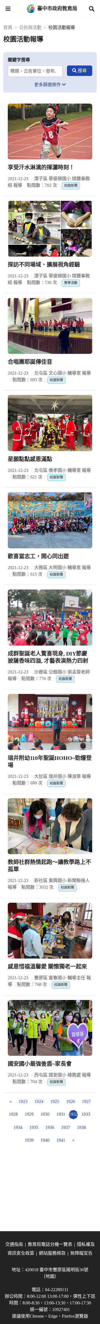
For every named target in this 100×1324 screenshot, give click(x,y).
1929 (29, 1114)
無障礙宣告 (81, 1253)
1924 (38, 1101)
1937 (65, 1127)
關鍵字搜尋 (19, 59)
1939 (29, 1140)
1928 (13, 1114)
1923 (23, 1101)
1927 (86, 1101)
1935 (33, 1127)
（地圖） (50, 1276)
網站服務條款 (52, 1253)
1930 (45, 1114)
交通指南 (14, 1244)
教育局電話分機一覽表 (50, 1244)
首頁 (7, 27)
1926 (70, 1101)
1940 (45, 1140)
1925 (54, 1101)
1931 (60, 1114)
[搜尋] (79, 70)
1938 (81, 1127)
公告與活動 (30, 27)
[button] (8, 9)
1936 (49, 1127)
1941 (60, 1140)
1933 (85, 1114)
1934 (18, 1127)
